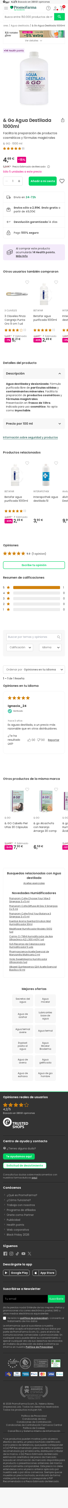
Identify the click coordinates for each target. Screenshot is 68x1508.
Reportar (53, 740)
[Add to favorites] (62, 181)
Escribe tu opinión (34, 565)
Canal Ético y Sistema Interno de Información (34, 1431)
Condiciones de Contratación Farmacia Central (34, 1425)
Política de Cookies (34, 1428)
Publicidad (13, 1220)
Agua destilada (20, 25)
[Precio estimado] (48, 166)
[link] (24, 554)
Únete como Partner (20, 1215)
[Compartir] (62, 120)
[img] (34, 148)
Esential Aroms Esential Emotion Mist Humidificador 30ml (30, 923)
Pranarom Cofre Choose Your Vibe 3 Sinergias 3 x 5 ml (29, 900)
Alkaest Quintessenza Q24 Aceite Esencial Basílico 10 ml (33, 968)
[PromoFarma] (23, 8)
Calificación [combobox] (17, 647)
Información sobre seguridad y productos (30, 437)
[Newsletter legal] (5, 1320)
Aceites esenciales (34, 883)
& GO (6, 143)
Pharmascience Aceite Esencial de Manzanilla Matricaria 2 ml (29, 953)
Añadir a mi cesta (43, 181)
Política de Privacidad (39, 1347)
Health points (15, 1225)
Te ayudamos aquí (19, 1156)
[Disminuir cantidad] (6, 181)
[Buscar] (59, 17)
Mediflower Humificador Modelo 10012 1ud (30, 930)
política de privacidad (34, 1318)
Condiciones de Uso (34, 1418)
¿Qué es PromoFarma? (22, 1195)
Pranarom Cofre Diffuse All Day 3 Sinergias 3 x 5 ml (33, 907)
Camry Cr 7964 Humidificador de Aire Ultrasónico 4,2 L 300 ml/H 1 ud (31, 938)
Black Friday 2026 (18, 1235)
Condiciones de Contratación (34, 1422)
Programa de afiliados (21, 1210)
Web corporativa (18, 1230)
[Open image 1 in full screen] (34, 79)
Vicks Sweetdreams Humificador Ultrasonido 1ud (28, 960)
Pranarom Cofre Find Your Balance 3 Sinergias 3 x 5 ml (30, 915)
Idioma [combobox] (46, 647)
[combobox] (41, 670)
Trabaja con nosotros (21, 1205)
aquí (34, 1177)
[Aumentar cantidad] (19, 181)
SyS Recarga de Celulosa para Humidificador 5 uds (27, 945)
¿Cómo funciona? (19, 1200)
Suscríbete (56, 1299)
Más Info (22, 256)
